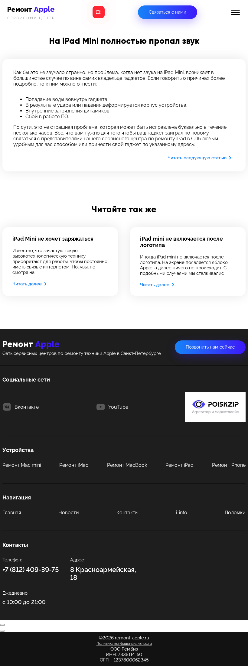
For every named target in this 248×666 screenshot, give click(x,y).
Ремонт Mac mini (21, 465)
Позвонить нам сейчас (210, 347)
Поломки (235, 512)
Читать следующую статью (197, 158)
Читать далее (27, 284)
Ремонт (31, 12)
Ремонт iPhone (229, 465)
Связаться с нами (167, 12)
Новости (68, 512)
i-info (181, 512)
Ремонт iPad (179, 465)
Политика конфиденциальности (124, 644)
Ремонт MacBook (127, 465)
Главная (11, 512)
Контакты (127, 512)
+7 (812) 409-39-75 (30, 569)
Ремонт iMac (73, 465)
